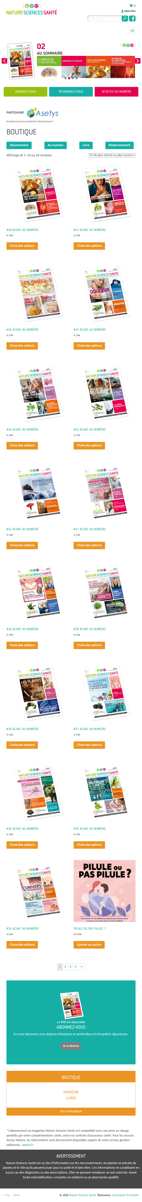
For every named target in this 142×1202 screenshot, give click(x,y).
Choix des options (22, 246)
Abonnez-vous (25, 92)
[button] (4, 61)
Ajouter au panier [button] (89, 945)
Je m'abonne (71, 1046)
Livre (86, 145)
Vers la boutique (71, 1111)
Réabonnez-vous (71, 92)
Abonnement (19, 145)
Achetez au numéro (116, 92)
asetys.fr (27, 1145)
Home (16, 1195)
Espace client (130, 11)
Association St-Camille (125, 1195)
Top (7, 1195)
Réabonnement (119, 145)
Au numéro (55, 145)
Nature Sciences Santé (83, 1195)
